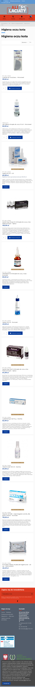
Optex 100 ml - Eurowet (10, 322)
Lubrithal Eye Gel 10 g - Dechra (12, 419)
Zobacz (6, 187)
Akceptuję (6, 683)
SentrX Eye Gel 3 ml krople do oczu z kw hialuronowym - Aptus (15, 369)
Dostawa (6, 1)
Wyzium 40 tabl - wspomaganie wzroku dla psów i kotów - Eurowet (16, 514)
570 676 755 (24, 626)
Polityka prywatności (15, 1)
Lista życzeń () (6, 2)
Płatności (11, 616)
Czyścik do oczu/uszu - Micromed (13, 77)
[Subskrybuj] (32, 594)
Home (23, 1)
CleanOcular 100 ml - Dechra (11, 467)
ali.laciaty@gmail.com (27, 628)
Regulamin (4, 616)
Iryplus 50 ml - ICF (8, 173)
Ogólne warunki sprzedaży (5, 619)
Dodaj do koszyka (15, 88)
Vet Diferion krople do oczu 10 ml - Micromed (16, 124)
